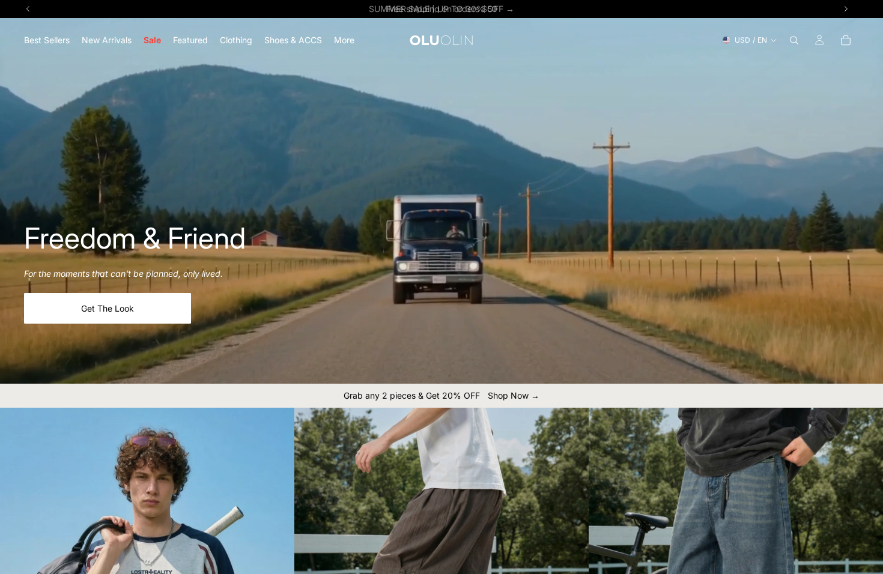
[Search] (794, 40)
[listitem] (344, 39)
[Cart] (846, 40)
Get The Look (107, 308)
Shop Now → (513, 395)
